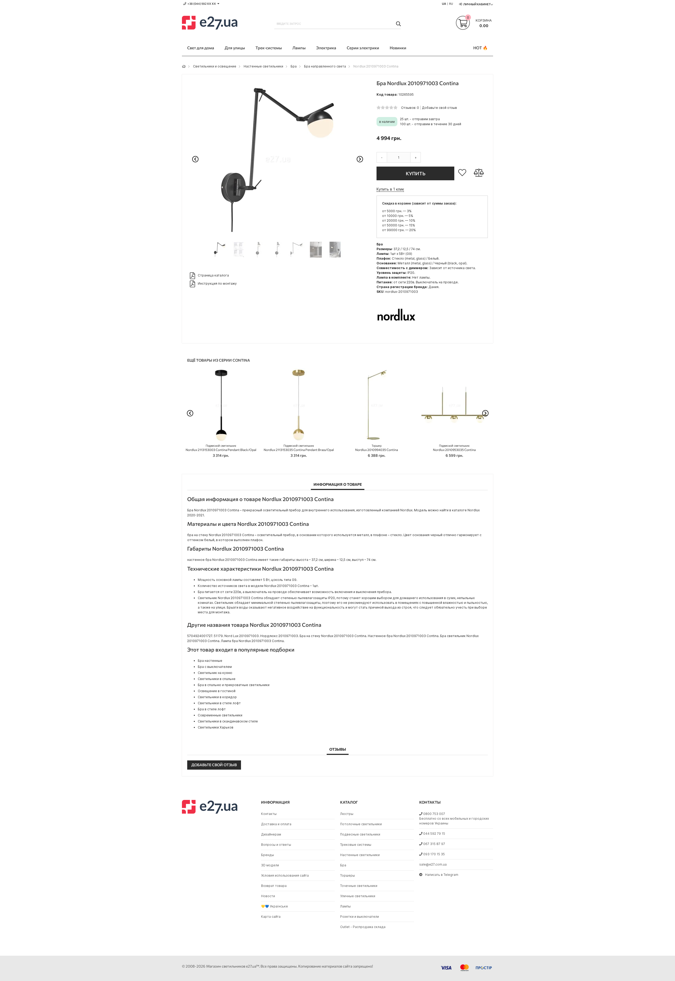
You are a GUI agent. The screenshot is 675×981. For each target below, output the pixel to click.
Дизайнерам (271, 834)
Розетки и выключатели (359, 917)
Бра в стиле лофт (212, 709)
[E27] (209, 23)
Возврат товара (274, 886)
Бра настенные (210, 661)
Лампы (345, 906)
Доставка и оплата (276, 824)
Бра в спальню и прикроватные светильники (233, 685)
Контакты (269, 814)
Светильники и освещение (214, 66)
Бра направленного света (325, 66)
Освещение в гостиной (216, 691)
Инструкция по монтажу (217, 283)
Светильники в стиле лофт (219, 703)
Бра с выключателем (215, 667)
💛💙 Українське (274, 906)
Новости (268, 896)
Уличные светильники (357, 896)
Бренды (267, 855)
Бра (294, 66)
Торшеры (347, 875)
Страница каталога (213, 275)
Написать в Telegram (441, 875)
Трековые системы (355, 845)
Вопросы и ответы (276, 845)
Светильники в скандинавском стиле (228, 721)
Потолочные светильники (361, 824)
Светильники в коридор (217, 697)
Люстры (346, 814)
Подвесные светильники (360, 834)
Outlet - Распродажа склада (362, 927)
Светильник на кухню (215, 673)
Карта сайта (271, 917)
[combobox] (337, 23)
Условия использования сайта (285, 875)
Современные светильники (220, 715)
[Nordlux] (396, 335)
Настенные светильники (263, 66)
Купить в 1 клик (390, 189)
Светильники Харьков (215, 727)
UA (444, 3)
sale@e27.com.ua (433, 864)
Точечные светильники (358, 886)
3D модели (270, 865)
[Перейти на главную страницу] (184, 66)
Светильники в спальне (216, 679)
